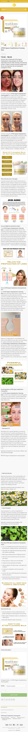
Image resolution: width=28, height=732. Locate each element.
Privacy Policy (13, 727)
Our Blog (18, 728)
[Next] (25, 27)
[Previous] (3, 27)
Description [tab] (4, 707)
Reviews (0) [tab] (4, 712)
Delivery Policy (11, 728)
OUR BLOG (4, 719)
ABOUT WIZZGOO (5, 717)
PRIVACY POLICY (21, 717)
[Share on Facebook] (4, 700)
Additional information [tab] (7, 709)
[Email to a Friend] (9, 700)
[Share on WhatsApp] (2, 700)
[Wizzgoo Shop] (14, 5)
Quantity (2, 685)
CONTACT (13, 717)
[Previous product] (5, 54)
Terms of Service (21, 727)
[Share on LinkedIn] (14, 700)
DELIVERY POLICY (17, 718)
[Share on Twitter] (7, 700)
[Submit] (25, 9)
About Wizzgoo (5, 727)
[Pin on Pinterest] (11, 700)
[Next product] (2, 54)
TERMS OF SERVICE (6, 718)
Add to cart (13, 695)
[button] (2, 5)
